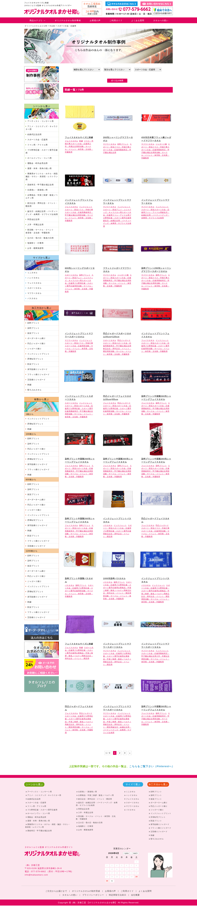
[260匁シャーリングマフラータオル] (118, 132)
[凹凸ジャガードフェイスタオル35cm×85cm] (118, 391)
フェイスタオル (34, 283)
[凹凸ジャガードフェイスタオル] (156, 514)
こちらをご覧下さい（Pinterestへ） (152, 766)
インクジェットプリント (38, 354)
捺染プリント (33, 333)
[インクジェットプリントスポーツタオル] (79, 391)
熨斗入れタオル (34, 390)
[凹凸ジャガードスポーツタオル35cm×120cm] (118, 329)
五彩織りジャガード (36, 380)
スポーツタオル (34, 288)
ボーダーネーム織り (36, 338)
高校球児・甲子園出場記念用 (40, 185)
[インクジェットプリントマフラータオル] (118, 195)
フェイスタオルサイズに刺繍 (79, 137)
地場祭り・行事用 (35, 243)
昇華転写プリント (35, 359)
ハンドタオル (33, 278)
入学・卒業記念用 (35, 224)
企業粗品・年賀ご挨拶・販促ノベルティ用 (42, 196)
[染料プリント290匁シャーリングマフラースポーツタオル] (156, 263)
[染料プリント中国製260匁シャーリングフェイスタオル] (156, 391)
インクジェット (85, 207)
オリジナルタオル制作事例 (68, 20)
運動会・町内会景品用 (37, 163)
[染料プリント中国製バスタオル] (79, 574)
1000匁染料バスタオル (114, 578)
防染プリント (33, 364)
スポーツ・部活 (71, 210)
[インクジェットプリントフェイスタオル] (79, 195)
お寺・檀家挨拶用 (35, 248)
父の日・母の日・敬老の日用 (40, 238)
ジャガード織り (34, 349)
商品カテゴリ (36, 20)
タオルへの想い (160, 20)
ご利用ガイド (115, 20)
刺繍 (29, 385)
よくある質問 (137, 20)
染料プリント (33, 328)
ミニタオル (32, 273)
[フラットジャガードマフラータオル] (118, 263)
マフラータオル (34, 293)
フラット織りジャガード (38, 374)
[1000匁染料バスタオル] (118, 574)
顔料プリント (33, 323)
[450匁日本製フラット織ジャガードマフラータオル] (156, 132)
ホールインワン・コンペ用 (39, 158)
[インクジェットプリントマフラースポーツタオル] (79, 329)
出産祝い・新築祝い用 (37, 190)
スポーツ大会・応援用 (37, 140)
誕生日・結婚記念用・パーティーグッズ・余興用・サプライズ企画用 (42, 212)
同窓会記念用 (33, 219)
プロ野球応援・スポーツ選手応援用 (42, 151)
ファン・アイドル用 (120, 215)
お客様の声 (95, 20)
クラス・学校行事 (121, 147)
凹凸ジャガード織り (36, 343)
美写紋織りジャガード (37, 369)
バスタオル (32, 298)
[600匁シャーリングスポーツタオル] (79, 263)
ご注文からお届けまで (56, 891)
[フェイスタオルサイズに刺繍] (79, 132)
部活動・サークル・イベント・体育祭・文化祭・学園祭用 (79, 149)
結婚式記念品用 (34, 134)
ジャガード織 (161, 144)
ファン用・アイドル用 (37, 145)
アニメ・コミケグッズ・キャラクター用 (42, 127)
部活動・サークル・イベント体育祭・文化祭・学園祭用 (40, 231)
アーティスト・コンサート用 (40, 121)
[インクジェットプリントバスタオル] (118, 514)
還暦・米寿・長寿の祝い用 (39, 168)
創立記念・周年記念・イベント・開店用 (42, 204)
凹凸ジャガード (124, 340)
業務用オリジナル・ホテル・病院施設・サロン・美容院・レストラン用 (42, 177)
